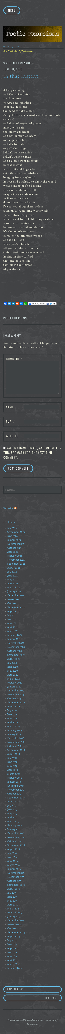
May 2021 (12, 623)
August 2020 (13, 659)
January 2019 (14, 734)
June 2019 (12, 714)
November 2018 (15, 742)
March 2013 (13, 964)
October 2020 (14, 651)
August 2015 (13, 888)
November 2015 (15, 877)
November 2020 (16, 647)
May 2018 (12, 766)
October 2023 (14, 548)
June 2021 (12, 619)
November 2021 (15, 599)
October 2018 (14, 746)
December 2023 (15, 544)
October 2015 (14, 881)
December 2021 (15, 595)
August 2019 (13, 706)
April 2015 (12, 904)
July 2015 (11, 892)
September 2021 (16, 607)
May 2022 (12, 579)
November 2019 (15, 694)
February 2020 (14, 682)
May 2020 (12, 670)
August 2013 (13, 948)
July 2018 (12, 758)
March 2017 (13, 821)
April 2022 (12, 583)
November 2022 (15, 559)
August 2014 (13, 936)
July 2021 (11, 615)
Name (10, 407)
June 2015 (12, 896)
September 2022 (16, 563)
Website (12, 436)
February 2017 (14, 825)
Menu (12, 10)
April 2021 (12, 627)
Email (10, 421)
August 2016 (13, 849)
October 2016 (14, 841)
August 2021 (13, 611)
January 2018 (14, 781)
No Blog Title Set (14, 46)
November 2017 (15, 789)
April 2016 (12, 861)
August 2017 (13, 801)
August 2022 (13, 567)
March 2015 (13, 908)
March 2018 (13, 774)
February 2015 (14, 912)
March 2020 (13, 678)
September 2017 (16, 797)
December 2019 (15, 690)
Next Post (54, 997)
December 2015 (15, 873)
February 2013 (14, 968)
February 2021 (14, 635)
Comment (14, 359)
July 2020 (12, 663)
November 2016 (15, 837)
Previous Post (34, 989)
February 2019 (14, 730)
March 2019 (13, 726)
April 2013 (12, 960)
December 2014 (15, 920)
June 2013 (12, 952)
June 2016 (12, 857)
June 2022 (12, 575)
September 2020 (16, 655)
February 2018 (14, 777)
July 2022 (12, 571)
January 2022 (14, 591)
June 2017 (12, 809)
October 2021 (14, 603)
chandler (27, 63)
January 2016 (14, 869)
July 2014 (12, 940)
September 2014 (16, 932)
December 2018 (15, 738)
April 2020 (12, 674)
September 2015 (16, 885)
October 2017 (14, 793)
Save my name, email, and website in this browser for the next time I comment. (32, 452)
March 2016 (13, 865)
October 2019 (14, 698)
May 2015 (12, 900)
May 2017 (12, 813)
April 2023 (12, 552)
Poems (22, 318)
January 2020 (14, 686)
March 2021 (13, 631)
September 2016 (16, 845)
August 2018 (13, 754)
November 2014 (15, 924)
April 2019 (12, 722)
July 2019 (12, 710)
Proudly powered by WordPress (22, 1020)
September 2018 (16, 750)
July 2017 (11, 805)
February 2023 (14, 555)
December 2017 (15, 785)
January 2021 (14, 639)
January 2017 (14, 829)
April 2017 (12, 817)
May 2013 (12, 956)
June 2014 (12, 944)
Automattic (32, 1024)
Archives (9, 522)
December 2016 (15, 833)
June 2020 (12, 666)
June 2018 (12, 762)
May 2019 (12, 718)
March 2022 (13, 587)
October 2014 (14, 928)
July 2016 (12, 853)
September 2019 (16, 702)
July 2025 (12, 528)
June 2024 (12, 536)
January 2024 (14, 540)
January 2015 (14, 916)
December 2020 (15, 643)
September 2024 (16, 532)
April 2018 (12, 770)
